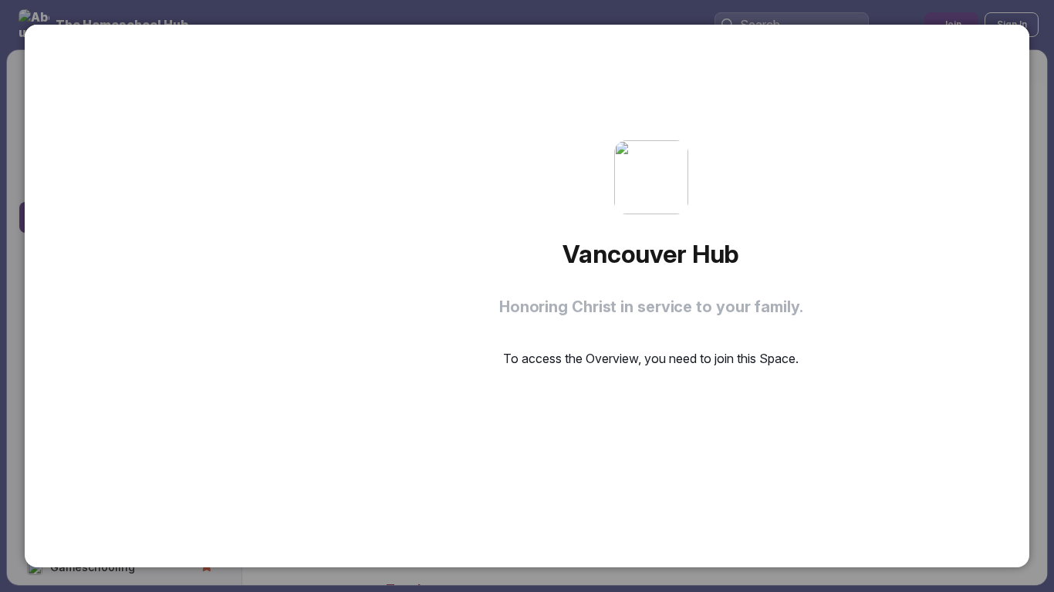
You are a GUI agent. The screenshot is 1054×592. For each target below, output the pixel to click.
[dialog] (527, 296)
